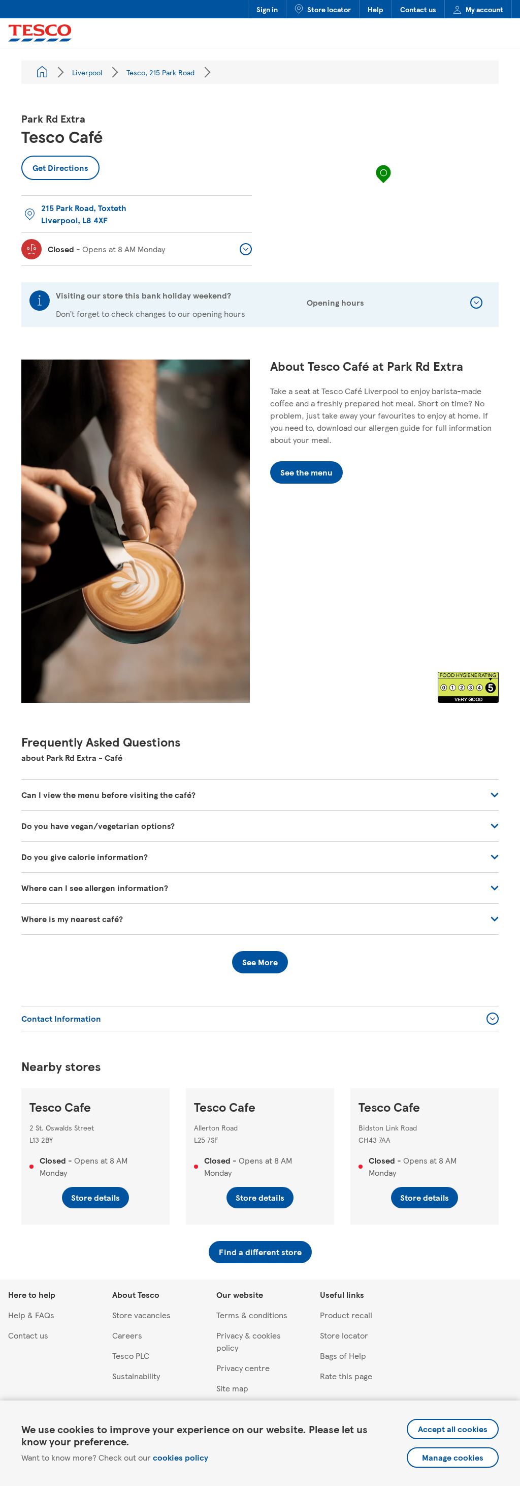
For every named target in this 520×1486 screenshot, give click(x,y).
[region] (383, 184)
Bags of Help (343, 1355)
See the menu (306, 472)
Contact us (418, 9)
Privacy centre (243, 1368)
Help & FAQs (31, 1315)
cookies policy (180, 1457)
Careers (127, 1335)
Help (375, 9)
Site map (232, 1388)
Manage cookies (452, 1457)
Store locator (329, 9)
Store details (95, 1197)
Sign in (267, 9)
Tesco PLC (130, 1355)
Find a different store (260, 1252)
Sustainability (136, 1376)
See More (260, 962)
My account (484, 9)
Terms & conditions (251, 1315)
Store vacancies (141, 1315)
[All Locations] (42, 72)
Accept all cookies (453, 1429)
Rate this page (346, 1376)
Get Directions (54, 164)
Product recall (346, 1315)
